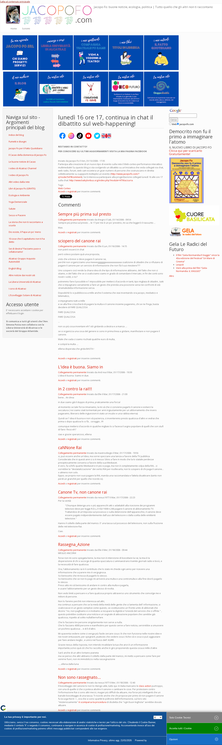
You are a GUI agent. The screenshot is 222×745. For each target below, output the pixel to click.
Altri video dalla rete (19, 181)
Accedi (61, 191)
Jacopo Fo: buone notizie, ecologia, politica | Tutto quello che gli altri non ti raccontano (153, 7)
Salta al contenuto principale (15, 1)
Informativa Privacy (97, 740)
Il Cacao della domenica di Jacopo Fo (27, 154)
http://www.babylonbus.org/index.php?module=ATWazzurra (101, 180)
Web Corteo (64, 188)
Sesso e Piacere (17, 215)
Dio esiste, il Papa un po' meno (25, 231)
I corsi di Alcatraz (17, 288)
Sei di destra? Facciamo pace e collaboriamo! (25, 250)
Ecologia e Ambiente (19, 195)
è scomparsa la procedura (92, 702)
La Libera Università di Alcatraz (25, 281)
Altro (171, 275)
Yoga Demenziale (18, 201)
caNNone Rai (70, 447)
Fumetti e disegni (17, 141)
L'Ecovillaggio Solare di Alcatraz (25, 295)
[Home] (49, 14)
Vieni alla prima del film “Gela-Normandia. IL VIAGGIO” (191, 269)
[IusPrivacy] (155, 740)
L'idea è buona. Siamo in (80, 367)
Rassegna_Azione (74, 544)
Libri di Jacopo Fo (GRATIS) (22, 188)
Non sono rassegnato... (79, 677)
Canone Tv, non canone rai (82, 492)
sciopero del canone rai (79, 241)
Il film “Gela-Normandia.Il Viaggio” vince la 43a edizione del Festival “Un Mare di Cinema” (197, 258)
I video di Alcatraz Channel (22, 168)
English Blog (15, 268)
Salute (12, 208)
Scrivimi (26, 28)
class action (145, 685)
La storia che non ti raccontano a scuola (26, 223)
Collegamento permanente (72, 219)
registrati (72, 191)
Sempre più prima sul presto (84, 214)
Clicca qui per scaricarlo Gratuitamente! (185, 152)
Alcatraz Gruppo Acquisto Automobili (22, 260)
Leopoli (180, 264)
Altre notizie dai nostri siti (22, 275)
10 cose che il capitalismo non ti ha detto (27, 240)
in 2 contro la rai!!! (75, 389)
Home (14, 28)
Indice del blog (16, 134)
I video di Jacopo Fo (19, 175)
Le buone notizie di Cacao (22, 161)
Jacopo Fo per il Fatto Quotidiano (25, 148)
